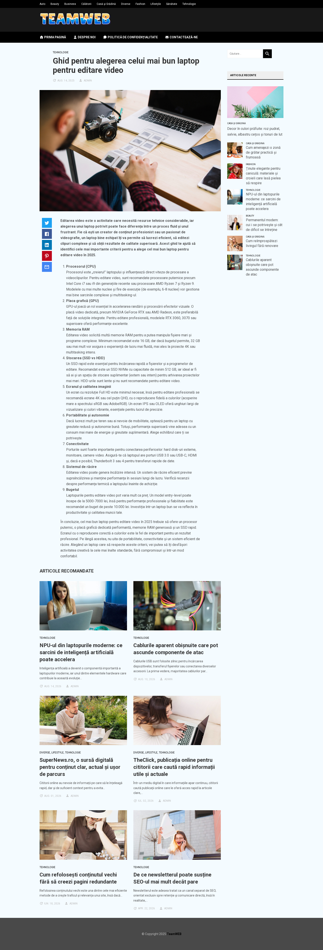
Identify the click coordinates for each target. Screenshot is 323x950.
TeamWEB (174, 934)
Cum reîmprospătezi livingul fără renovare (262, 243)
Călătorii (86, 4)
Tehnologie (189, 4)
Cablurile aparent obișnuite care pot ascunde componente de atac (262, 267)
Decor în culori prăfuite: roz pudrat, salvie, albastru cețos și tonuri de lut (254, 131)
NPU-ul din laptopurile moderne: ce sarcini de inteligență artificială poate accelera (81, 652)
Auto (42, 4)
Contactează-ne (183, 37)
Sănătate (171, 4)
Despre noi (86, 37)
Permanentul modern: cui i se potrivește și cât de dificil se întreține (264, 225)
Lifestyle (156, 4)
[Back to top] (310, 937)
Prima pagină (55, 37)
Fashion (140, 4)
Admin (88, 80)
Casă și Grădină (106, 4)
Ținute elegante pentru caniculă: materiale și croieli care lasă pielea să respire (263, 175)
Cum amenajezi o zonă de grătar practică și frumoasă (263, 152)
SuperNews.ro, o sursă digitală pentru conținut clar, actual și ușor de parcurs (80, 767)
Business (70, 4)
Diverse (125, 4)
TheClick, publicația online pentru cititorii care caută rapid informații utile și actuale (174, 767)
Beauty (55, 4)
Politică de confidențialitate (132, 37)
